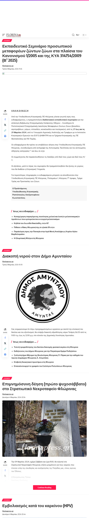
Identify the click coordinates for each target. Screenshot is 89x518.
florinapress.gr (8, 66)
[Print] (5, 136)
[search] (73, 35)
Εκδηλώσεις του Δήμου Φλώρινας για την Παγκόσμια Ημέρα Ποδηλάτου (45, 351)
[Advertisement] (44, 16)
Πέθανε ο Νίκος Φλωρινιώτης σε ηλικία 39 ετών (34, 227)
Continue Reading (44, 487)
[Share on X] (5, 125)
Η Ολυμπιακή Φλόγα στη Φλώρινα (29, 238)
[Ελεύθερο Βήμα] (13, 34)
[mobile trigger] (4, 34)
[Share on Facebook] (5, 119)
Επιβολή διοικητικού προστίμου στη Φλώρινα (34, 362)
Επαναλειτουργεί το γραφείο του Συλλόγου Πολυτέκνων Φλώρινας (43, 366)
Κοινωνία (7, 40)
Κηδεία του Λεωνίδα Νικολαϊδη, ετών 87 (31, 223)
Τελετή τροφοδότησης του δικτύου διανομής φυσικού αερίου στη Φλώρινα (46, 347)
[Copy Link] (5, 130)
